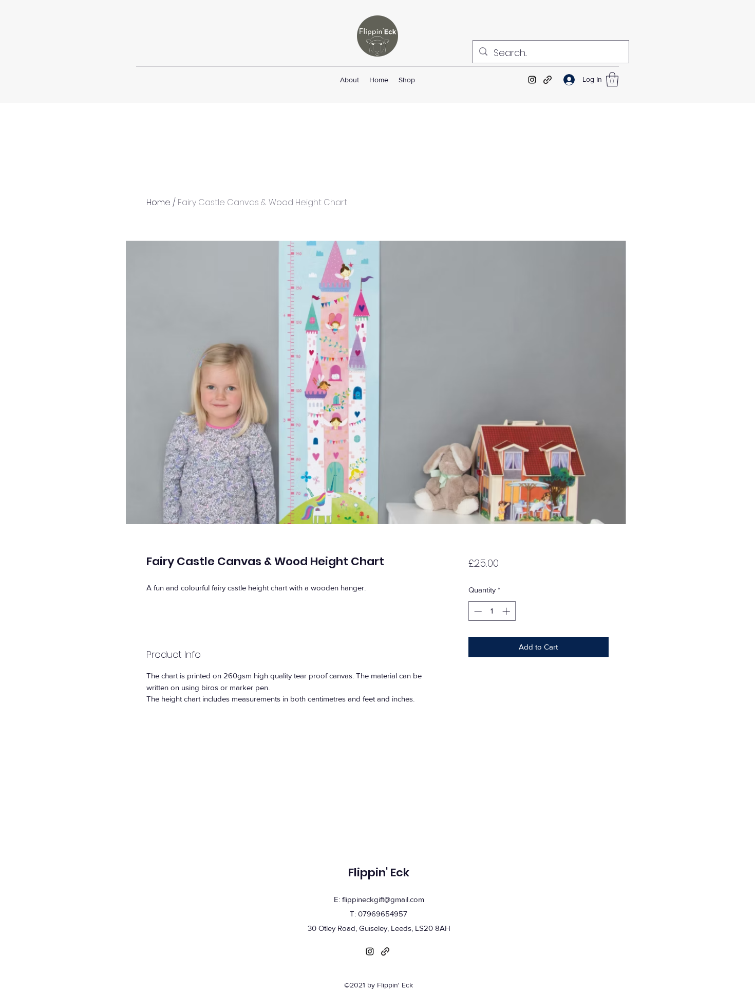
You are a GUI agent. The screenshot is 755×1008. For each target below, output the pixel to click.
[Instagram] (532, 80)
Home (158, 202)
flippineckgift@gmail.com (383, 899)
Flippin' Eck (378, 872)
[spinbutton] (491, 611)
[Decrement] (477, 611)
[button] (612, 79)
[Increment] (507, 611)
